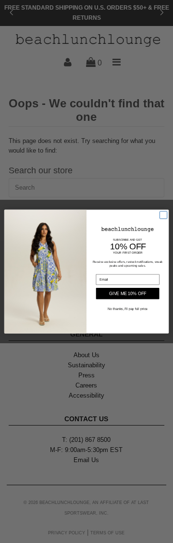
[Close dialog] (163, 215)
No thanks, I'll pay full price (128, 308)
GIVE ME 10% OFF (127, 293)
